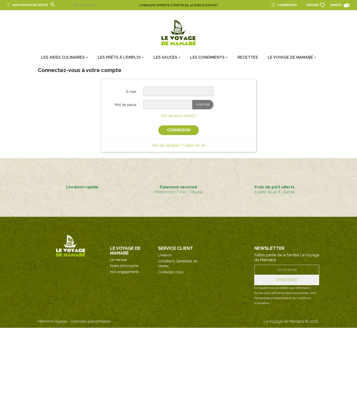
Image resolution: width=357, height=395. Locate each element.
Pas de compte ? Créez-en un (178, 145)
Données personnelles (91, 321)
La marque (118, 260)
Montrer (203, 104)
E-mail (131, 92)
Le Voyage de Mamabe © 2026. (291, 321)
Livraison (165, 255)
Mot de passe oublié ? (178, 116)
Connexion (178, 130)
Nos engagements (124, 272)
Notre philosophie (124, 266)
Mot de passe (125, 105)
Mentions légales (53, 321)
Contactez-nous (170, 272)
